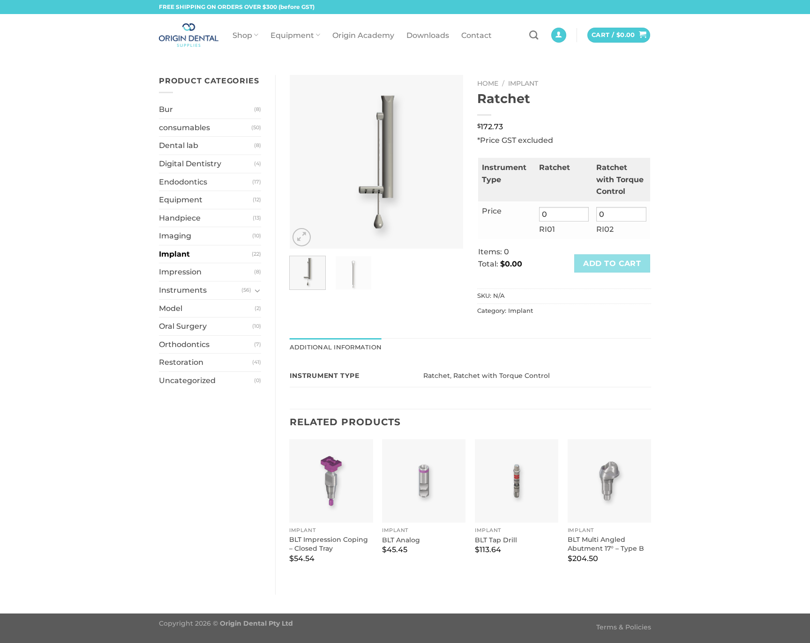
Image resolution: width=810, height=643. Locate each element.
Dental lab (178, 145)
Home (487, 83)
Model (170, 308)
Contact (476, 35)
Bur (166, 109)
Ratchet (436, 375)
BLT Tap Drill (496, 540)
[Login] (558, 35)
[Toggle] (257, 290)
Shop (242, 35)
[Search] (533, 35)
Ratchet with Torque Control (501, 375)
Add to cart (612, 263)
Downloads (427, 35)
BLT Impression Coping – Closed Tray (328, 544)
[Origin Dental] (188, 35)
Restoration (181, 362)
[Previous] (304, 161)
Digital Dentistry (190, 163)
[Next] (448, 161)
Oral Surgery (183, 326)
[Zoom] (301, 237)
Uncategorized (187, 380)
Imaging (175, 235)
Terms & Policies (623, 627)
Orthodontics (184, 344)
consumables (184, 127)
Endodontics (183, 181)
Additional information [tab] (336, 347)
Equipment (292, 35)
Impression (180, 271)
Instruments (183, 290)
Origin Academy (363, 35)
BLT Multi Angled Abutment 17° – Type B (606, 544)
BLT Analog (401, 540)
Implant (174, 254)
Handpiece (180, 218)
